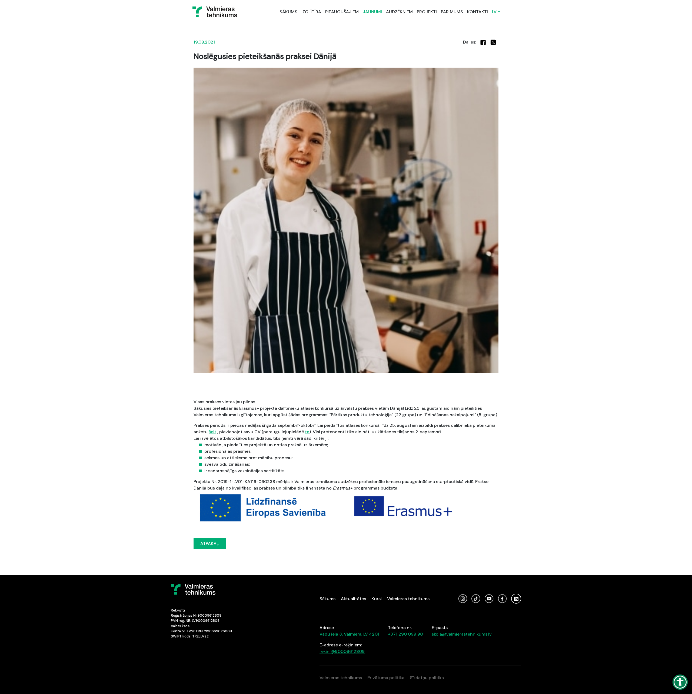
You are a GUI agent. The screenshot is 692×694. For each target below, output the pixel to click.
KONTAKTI (477, 12)
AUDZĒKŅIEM (399, 12)
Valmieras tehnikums (408, 599)
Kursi (376, 599)
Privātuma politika (385, 677)
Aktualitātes (353, 599)
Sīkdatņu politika (427, 677)
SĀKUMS (288, 12)
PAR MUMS (452, 12)
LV (494, 12)
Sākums (327, 599)
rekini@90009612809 (342, 651)
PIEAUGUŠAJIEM (342, 12)
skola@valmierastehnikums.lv (462, 634)
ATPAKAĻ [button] (209, 543)
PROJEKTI (427, 12)
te (307, 432)
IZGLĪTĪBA (311, 12)
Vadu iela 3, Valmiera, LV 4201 (349, 634)
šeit (212, 432)
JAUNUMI (372, 12)
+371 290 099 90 (405, 634)
